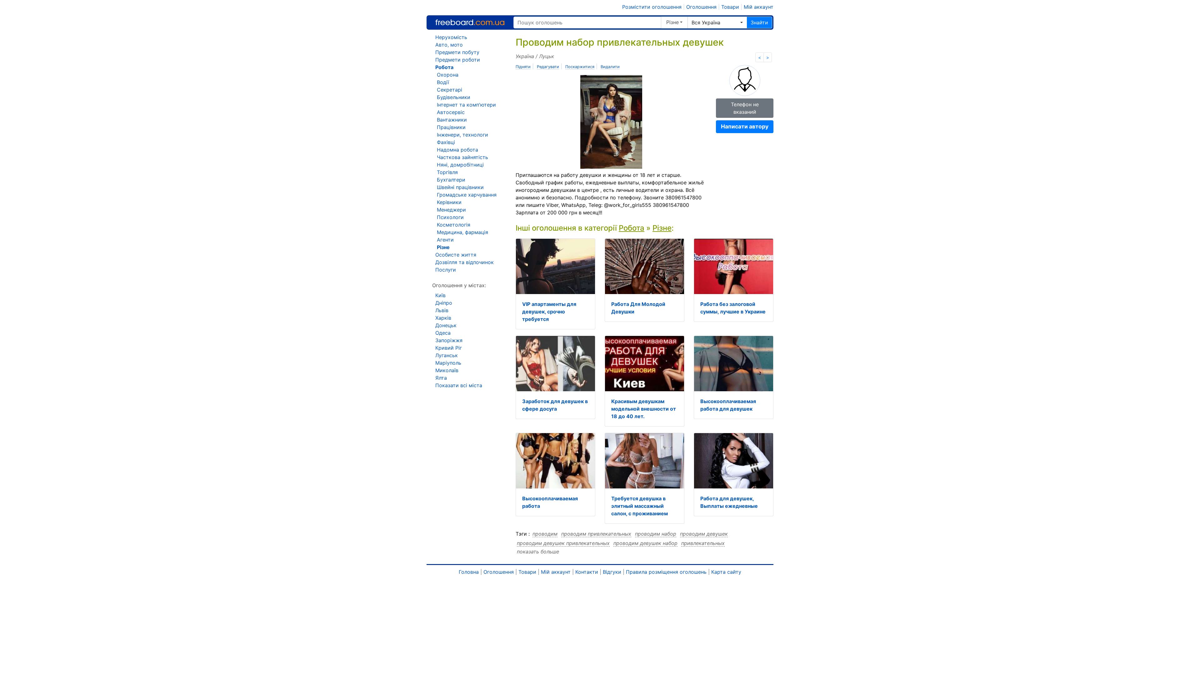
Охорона (447, 75)
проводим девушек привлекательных (563, 543)
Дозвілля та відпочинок (464, 262)
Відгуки (612, 572)
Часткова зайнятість (462, 157)
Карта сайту (726, 572)
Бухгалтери (451, 180)
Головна (469, 572)
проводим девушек (704, 534)
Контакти (586, 572)
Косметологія (453, 225)
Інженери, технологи (462, 135)
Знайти (759, 22)
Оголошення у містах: (459, 285)
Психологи (450, 217)
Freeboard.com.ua (470, 22)
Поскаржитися (579, 66)
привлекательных (703, 543)
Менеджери (451, 210)
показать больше (538, 551)
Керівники (449, 202)
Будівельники (453, 97)
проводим (545, 534)
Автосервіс (451, 112)
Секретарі (449, 90)
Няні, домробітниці (460, 165)
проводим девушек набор (645, 543)
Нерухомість (451, 37)
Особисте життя (455, 255)
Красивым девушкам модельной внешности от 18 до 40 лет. (643, 408)
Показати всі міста (458, 385)
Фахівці (446, 142)
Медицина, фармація (462, 232)
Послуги (445, 270)
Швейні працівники (460, 187)
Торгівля (447, 172)
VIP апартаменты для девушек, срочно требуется (549, 311)
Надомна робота (457, 150)
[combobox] (717, 22)
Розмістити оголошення (652, 7)
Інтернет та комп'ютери (466, 105)
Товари (730, 7)
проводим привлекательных (596, 534)
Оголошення (701, 7)
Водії (443, 82)
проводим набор (655, 534)
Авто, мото (449, 45)
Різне (672, 22)
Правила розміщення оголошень (666, 572)
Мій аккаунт (758, 7)
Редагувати (548, 66)
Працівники (451, 127)
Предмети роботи (457, 60)
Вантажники (452, 120)
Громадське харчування (467, 195)
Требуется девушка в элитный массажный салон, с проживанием (639, 506)
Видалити (610, 66)
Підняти (523, 66)
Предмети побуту (457, 52)
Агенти (445, 240)
